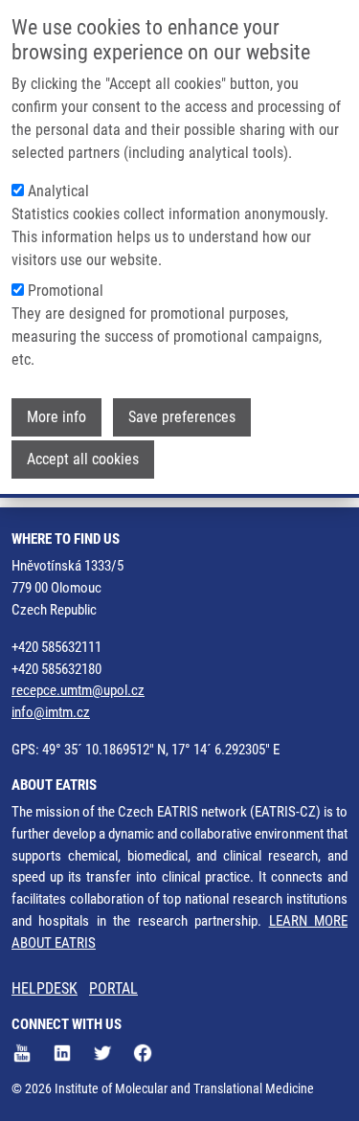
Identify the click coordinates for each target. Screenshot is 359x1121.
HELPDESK (44, 988)
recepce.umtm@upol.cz (78, 690)
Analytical (58, 191)
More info (56, 417)
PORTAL (113, 988)
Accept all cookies (83, 459)
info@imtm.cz (50, 712)
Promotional (65, 290)
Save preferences (182, 417)
